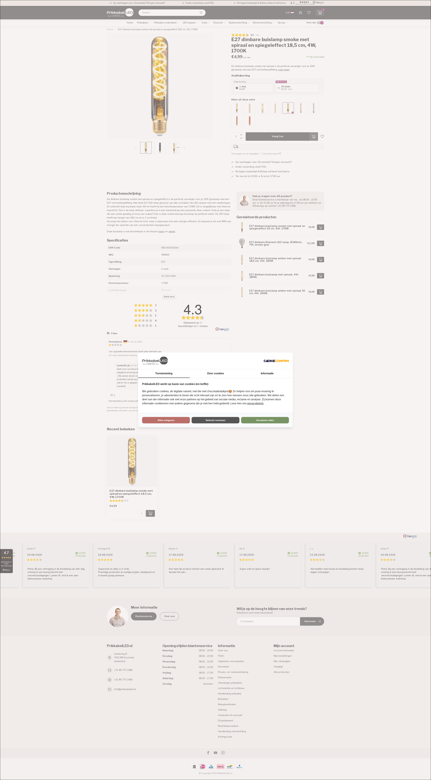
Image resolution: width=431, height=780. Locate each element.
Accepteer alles (265, 420)
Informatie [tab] (267, 373)
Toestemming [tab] (164, 373)
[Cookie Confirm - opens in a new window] (276, 361)
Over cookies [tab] (215, 373)
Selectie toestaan (215, 420)
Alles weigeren (166, 420)
